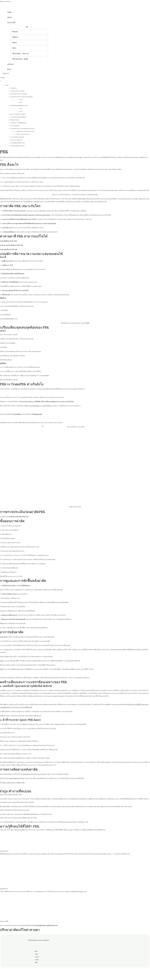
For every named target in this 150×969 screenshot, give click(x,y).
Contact (10, 64)
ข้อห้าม (21, 102)
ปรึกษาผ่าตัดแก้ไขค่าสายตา (18, 145)
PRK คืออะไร (13, 88)
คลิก (88, 323)
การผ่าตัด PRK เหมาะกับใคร (17, 91)
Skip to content (5, 1)
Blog (9, 69)
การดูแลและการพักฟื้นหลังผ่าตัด (18, 123)
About (9, 17)
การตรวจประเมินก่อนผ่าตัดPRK (18, 117)
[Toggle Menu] (27, 27)
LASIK (16, 32)
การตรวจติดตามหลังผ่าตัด (17, 137)
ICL (15, 48)
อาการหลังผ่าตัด (15, 125)
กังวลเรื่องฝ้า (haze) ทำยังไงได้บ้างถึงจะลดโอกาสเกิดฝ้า (17, 802)
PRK (15, 43)
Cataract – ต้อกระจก (21, 53)
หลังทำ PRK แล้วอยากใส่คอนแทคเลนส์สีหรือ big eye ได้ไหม (18, 818)
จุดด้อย (21, 111)
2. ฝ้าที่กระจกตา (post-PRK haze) (22, 134)
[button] (14, 22)
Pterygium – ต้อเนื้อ (21, 59)
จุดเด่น (21, 108)
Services (10, 22)
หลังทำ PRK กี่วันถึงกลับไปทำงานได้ (11, 795)
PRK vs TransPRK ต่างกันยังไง (17, 114)
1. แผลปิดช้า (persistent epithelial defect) (24, 131)
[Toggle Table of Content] (1, 81)
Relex (16, 37)
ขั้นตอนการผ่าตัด (14, 120)
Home (9, 12)
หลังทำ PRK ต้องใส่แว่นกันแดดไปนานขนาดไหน (14, 810)
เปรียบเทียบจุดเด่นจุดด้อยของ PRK (18, 105)
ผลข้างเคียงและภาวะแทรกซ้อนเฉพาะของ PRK (22, 128)
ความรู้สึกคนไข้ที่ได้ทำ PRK (18, 143)
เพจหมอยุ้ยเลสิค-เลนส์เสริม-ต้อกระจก (46, 925)
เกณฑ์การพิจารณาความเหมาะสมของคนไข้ (21, 97)
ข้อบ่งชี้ (21, 99)
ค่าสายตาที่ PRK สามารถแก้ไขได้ (18, 94)
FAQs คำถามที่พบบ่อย (16, 140)
